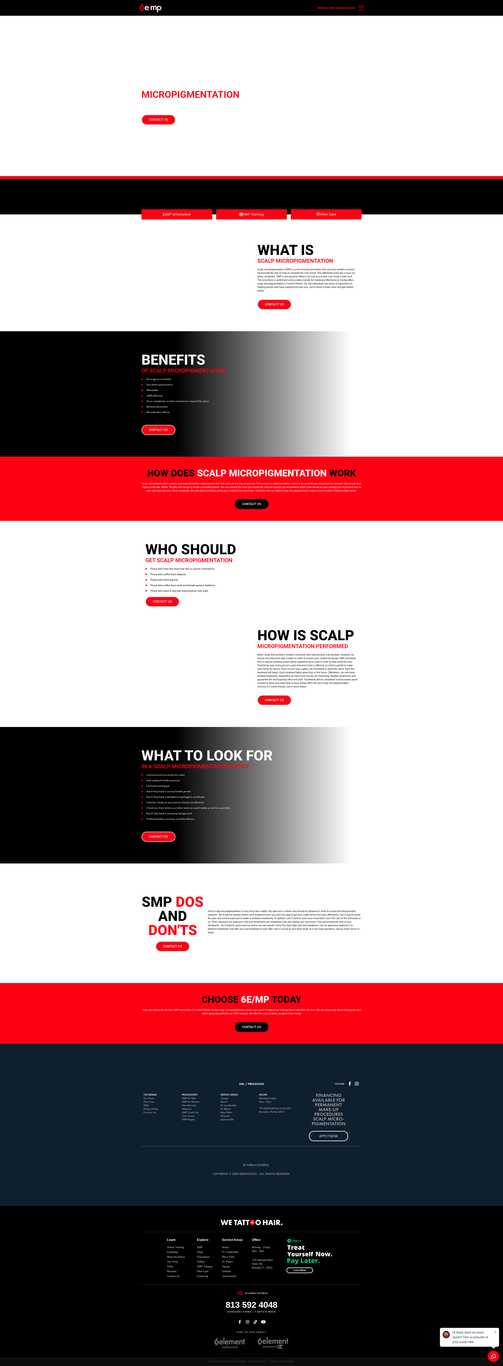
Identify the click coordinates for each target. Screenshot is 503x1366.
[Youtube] (263, 1322)
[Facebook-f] (240, 1322)
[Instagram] (248, 1322)
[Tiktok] (255, 1322)
